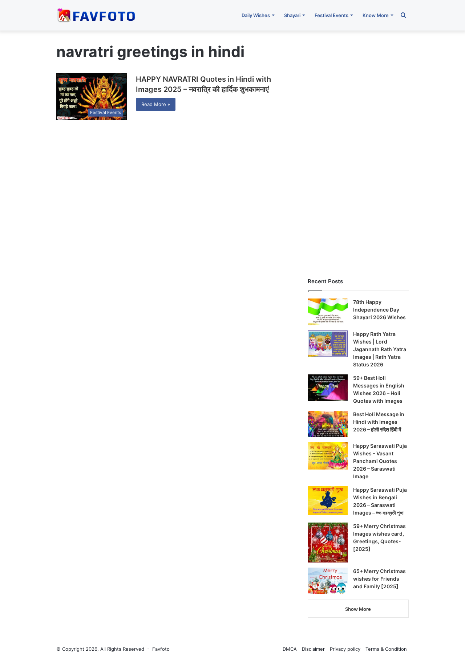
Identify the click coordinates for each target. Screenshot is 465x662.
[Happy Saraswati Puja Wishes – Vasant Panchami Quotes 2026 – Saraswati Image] (328, 456)
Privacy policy (345, 649)
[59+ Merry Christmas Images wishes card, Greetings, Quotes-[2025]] (328, 543)
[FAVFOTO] (97, 15)
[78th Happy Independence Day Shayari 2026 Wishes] (328, 311)
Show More (358, 609)
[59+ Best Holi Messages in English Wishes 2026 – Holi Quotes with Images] (328, 387)
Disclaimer (313, 649)
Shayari (292, 15)
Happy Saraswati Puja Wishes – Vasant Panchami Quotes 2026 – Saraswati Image (380, 461)
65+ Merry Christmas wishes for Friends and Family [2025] (379, 578)
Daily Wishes (256, 15)
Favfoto (161, 649)
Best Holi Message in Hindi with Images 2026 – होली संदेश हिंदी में (378, 421)
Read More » (155, 104)
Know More (376, 15)
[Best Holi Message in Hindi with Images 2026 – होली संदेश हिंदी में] (328, 424)
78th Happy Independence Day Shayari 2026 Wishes (379, 309)
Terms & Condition (386, 649)
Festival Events (331, 15)
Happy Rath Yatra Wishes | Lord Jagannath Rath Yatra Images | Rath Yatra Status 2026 (379, 349)
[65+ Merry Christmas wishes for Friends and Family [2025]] (328, 581)
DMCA (290, 649)
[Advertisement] (358, 150)
